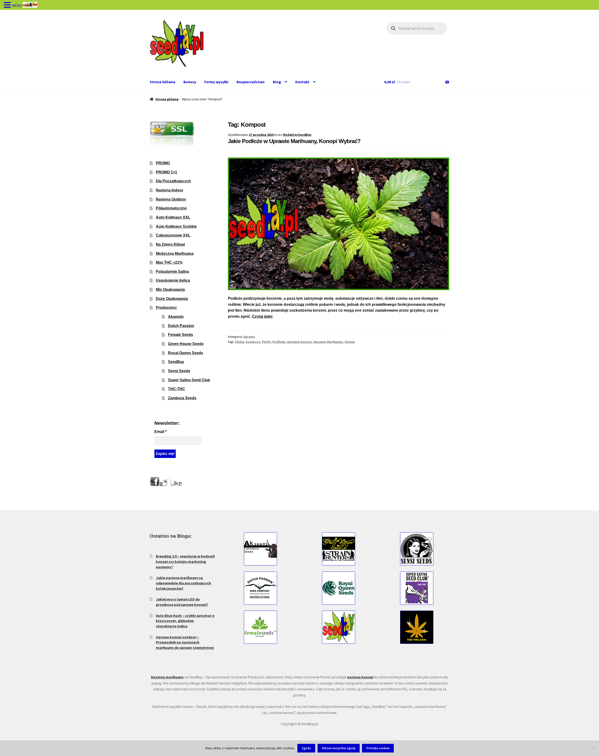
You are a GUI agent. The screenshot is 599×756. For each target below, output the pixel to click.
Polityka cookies (378, 748)
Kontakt (302, 81)
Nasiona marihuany (167, 677)
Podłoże (278, 342)
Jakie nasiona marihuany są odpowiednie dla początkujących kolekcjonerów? (183, 582)
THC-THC (176, 389)
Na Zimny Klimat (170, 244)
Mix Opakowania (170, 290)
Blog (277, 81)
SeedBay (176, 362)
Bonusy (189, 81)
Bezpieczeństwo (251, 81)
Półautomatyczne (171, 208)
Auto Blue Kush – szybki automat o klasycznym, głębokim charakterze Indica (185, 620)
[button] (8, 5)
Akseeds (176, 317)
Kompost (253, 342)
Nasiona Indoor (169, 190)
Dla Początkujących (173, 181)
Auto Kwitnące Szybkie (176, 226)
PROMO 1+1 (166, 172)
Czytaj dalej (262, 316)
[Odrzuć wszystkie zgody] (593, 748)
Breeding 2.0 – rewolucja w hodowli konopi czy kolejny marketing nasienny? (185, 561)
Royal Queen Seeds (185, 353)
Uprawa (249, 337)
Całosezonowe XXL (173, 235)
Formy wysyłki (216, 81)
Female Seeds (180, 335)
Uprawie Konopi (299, 342)
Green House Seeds (186, 344)
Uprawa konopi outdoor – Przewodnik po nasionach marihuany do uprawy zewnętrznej (185, 642)
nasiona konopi (360, 677)
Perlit (266, 342)
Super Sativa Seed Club (189, 380)
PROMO (163, 163)
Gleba (239, 342)
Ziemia (349, 342)
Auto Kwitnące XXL (173, 217)
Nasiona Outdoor (171, 199)
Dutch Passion (181, 326)
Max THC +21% (169, 262)
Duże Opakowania (172, 299)
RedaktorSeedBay (297, 135)
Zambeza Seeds (182, 398)
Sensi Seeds (179, 371)
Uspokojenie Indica (173, 280)
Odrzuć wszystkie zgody (338, 748)
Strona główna (167, 99)
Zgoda (306, 748)
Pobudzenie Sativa (172, 272)
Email (160, 432)
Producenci (166, 308)
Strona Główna (162, 81)
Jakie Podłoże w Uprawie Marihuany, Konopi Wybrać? (294, 141)
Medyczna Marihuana (175, 254)
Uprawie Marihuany (328, 342)
